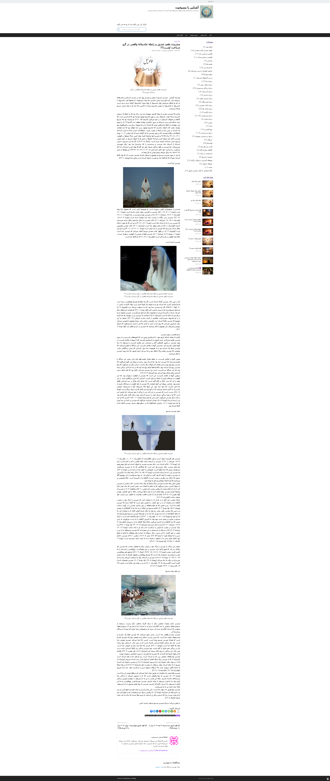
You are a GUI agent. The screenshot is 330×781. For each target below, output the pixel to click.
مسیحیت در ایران (206, 153)
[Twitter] (154, 711)
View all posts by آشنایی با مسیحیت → (152, 750)
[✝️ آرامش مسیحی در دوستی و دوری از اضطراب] (207, 268)
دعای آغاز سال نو (196, 200)
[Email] (171, 711)
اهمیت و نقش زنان (205, 54)
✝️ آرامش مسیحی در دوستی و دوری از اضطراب (193, 269)
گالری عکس (180, 35)
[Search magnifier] (119, 29)
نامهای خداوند (207, 164)
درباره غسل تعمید (205, 98)
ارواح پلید (209, 47)
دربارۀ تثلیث (208, 119)
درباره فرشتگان (207, 102)
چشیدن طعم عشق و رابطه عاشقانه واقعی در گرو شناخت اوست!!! (160, 715)
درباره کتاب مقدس (205, 105)
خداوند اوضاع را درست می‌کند (201, 71)
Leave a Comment (156, 50)
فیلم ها (209, 143)
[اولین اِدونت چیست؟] (207, 249)
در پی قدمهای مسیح (204, 78)
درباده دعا (208, 81)
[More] (174, 711)
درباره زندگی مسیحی (204, 88)
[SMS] (169, 711)
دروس (210, 122)
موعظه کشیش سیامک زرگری (201, 160)
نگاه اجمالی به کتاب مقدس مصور (200, 171)
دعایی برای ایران (196, 181)
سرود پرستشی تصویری (203, 136)
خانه (211, 35)
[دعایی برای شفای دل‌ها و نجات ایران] (207, 191)
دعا (186, 35)
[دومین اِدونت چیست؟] (207, 239)
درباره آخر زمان (207, 91)
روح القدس (208, 129)
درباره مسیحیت (177, 41)
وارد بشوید (159, 767)
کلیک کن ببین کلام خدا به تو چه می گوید (131, 24)
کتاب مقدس (204, 35)
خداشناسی (208, 67)
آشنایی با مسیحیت (187, 7)
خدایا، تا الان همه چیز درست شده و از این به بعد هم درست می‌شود (192, 259)
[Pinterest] (160, 711)
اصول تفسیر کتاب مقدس (203, 50)
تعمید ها (209, 64)
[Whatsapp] (163, 711)
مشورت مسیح (207, 157)
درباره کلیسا (208, 112)
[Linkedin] (157, 711)
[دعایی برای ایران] (207, 182)
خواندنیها (209, 74)
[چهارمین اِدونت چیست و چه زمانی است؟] (207, 220)
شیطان (209, 140)
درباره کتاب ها (207, 109)
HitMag (134, 778)
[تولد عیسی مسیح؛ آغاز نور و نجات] (207, 210)
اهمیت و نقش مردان (205, 57)
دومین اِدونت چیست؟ (194, 238)
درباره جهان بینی (206, 85)
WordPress (126, 778)
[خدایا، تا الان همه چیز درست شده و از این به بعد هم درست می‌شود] (207, 258)
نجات (210, 167)
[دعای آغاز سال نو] (207, 201)
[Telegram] (166, 711)
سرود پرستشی (194, 35)
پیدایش (209, 61)
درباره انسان (208, 95)
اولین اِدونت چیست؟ (195, 248)
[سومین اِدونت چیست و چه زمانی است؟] (207, 229)
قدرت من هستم (206, 146)
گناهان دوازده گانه (206, 150)
